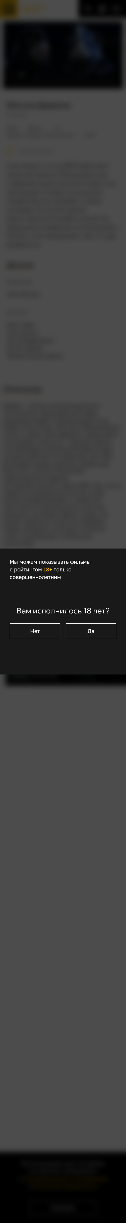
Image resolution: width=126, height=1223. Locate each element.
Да (91, 631)
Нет (35, 631)
